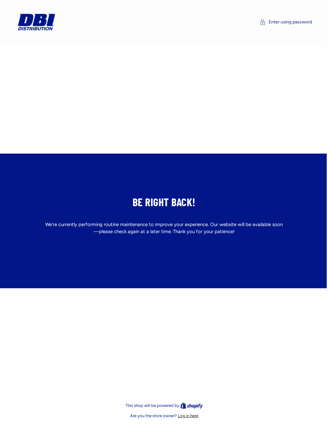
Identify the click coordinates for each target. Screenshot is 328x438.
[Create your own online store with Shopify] (190, 405)
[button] (283, 22)
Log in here (186, 415)
